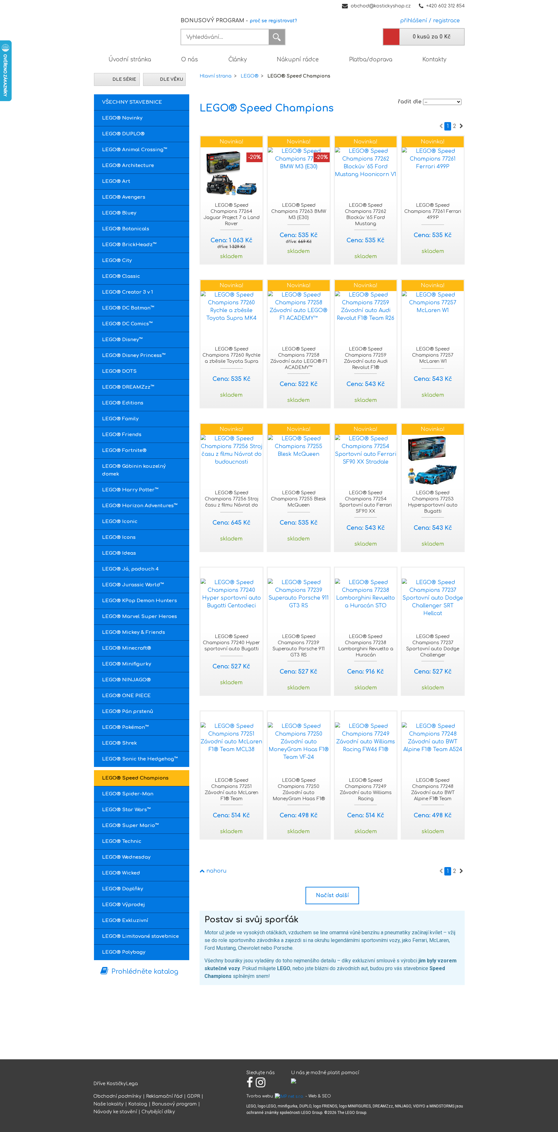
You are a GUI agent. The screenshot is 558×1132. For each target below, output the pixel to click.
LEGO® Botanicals (125, 229)
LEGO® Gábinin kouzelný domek (134, 470)
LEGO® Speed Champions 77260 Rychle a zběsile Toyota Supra (231, 355)
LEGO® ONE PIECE (126, 695)
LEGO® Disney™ (122, 339)
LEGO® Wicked (121, 873)
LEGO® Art (116, 181)
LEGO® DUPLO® (123, 134)
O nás (189, 60)
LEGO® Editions (122, 403)
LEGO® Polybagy (123, 952)
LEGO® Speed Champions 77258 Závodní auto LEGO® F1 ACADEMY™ (298, 358)
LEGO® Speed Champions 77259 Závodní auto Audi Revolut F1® (366, 358)
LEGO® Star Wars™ (126, 809)
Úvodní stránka (129, 60)
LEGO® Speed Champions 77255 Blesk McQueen (298, 499)
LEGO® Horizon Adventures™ (140, 505)
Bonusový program (174, 1104)
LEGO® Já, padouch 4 (130, 569)
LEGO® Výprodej (123, 904)
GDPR (193, 1096)
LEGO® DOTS (119, 371)
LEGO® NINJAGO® (126, 680)
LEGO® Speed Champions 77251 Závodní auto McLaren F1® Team (231, 789)
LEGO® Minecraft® (126, 648)
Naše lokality (108, 1104)
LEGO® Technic (121, 841)
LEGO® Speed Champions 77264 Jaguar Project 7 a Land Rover (231, 214)
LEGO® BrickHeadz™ (129, 244)
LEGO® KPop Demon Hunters (139, 600)
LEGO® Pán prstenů (127, 711)
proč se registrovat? (273, 20)
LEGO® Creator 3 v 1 (127, 292)
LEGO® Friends (121, 434)
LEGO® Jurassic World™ (133, 585)
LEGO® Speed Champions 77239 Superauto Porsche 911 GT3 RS (299, 645)
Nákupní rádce (298, 60)
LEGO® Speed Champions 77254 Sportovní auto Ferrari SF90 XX (365, 502)
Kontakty (434, 60)
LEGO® (249, 76)
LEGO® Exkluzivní (125, 920)
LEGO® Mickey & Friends (133, 632)
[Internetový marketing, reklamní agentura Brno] (289, 1096)
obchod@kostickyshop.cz (381, 6)
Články (237, 60)
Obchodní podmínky (117, 1096)
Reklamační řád (164, 1096)
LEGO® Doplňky (122, 889)
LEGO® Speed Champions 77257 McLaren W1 (432, 355)
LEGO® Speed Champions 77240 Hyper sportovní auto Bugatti (231, 642)
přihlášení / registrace (428, 21)
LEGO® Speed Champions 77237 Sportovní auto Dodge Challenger (432, 645)
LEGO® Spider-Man (127, 794)
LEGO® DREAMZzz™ (128, 387)
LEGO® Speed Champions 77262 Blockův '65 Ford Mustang (365, 214)
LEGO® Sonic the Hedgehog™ (140, 759)
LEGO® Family (120, 419)
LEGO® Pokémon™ (125, 727)
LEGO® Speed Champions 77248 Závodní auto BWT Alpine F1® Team (433, 789)
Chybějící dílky (158, 1111)
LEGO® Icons (119, 537)
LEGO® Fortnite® (124, 450)
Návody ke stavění (115, 1111)
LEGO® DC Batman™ (128, 308)
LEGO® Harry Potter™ (130, 490)
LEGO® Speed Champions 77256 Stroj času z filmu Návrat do (231, 499)
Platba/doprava (370, 60)
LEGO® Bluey (119, 213)
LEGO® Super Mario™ (130, 825)
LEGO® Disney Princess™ (134, 355)
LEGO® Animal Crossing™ (134, 149)
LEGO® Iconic (120, 521)
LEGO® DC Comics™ (127, 324)
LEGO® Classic (121, 276)
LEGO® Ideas (119, 553)
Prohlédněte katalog (144, 971)
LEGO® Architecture (128, 165)
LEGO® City (117, 260)
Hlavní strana (216, 76)
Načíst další (332, 895)
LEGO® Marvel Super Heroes (139, 616)
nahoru (215, 871)
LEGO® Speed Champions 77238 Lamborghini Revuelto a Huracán (365, 645)
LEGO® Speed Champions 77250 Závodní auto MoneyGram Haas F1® (299, 789)
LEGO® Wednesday (126, 857)
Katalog (137, 1104)
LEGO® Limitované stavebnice (140, 936)
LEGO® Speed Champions (135, 778)
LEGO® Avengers (123, 197)
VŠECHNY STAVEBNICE (132, 102)
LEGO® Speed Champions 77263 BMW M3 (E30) (298, 211)
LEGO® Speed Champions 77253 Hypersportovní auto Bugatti (433, 502)
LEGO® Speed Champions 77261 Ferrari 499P (432, 211)
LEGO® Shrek (119, 743)
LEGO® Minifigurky (126, 664)
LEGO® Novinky (122, 118)
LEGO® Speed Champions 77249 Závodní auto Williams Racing (366, 789)
